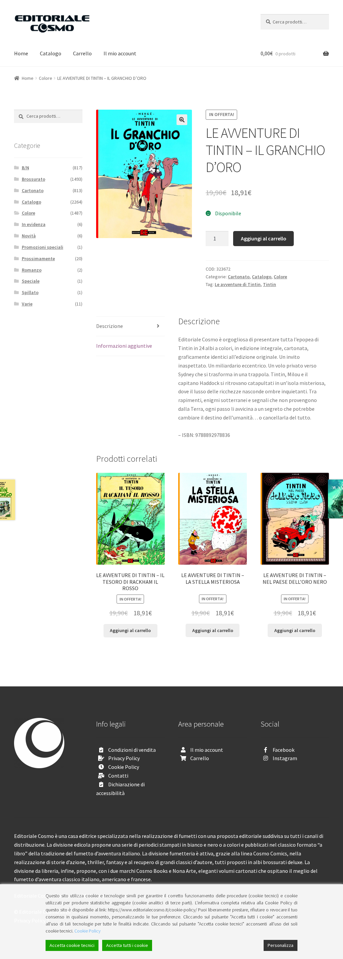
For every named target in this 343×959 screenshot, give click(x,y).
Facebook (283, 749)
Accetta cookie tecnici (72, 945)
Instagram (285, 758)
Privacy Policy (124, 758)
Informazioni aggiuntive (124, 345)
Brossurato (33, 179)
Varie (27, 304)
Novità (29, 236)
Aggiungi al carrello (263, 238)
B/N (25, 168)
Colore (45, 78)
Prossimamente (38, 259)
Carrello (82, 53)
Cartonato (239, 277)
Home (21, 53)
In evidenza (34, 224)
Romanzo (32, 270)
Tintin (269, 284)
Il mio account (120, 53)
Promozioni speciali (42, 247)
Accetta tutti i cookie (127, 945)
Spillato (30, 292)
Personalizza (280, 945)
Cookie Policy (123, 767)
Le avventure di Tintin (238, 284)
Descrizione (109, 326)
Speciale (31, 281)
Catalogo (50, 53)
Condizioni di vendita (132, 749)
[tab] (130, 326)
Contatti (118, 775)
